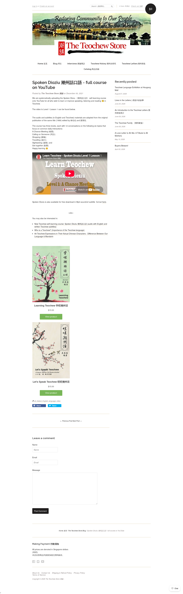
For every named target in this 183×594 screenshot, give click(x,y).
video (59, 401)
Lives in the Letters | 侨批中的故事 (129, 100)
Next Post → (77, 421)
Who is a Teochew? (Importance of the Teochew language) (59, 230)
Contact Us (45, 573)
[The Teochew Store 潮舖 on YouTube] (42, 561)
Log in (34, 6)
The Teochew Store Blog (77, 530)
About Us (36, 573)
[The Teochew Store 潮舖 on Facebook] (33, 561)
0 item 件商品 (124, 6)
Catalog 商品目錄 (91, 69)
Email (34, 457)
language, (53, 401)
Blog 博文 (57, 64)
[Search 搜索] (112, 6)
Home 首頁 (42, 64)
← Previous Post (66, 421)
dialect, (39, 401)
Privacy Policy (79, 573)
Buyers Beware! (121, 145)
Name (34, 444)
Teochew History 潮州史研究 (103, 64)
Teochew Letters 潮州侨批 (133, 64)
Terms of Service (39, 575)
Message (36, 470)
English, (45, 401)
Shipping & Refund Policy (62, 573)
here (104, 202)
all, (35, 401)
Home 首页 (63, 530)
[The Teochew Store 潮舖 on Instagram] (38, 561)
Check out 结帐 (137, 6)
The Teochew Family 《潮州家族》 (129, 123)
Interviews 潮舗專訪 (76, 64)
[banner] (91, 34)
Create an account (47, 6)
